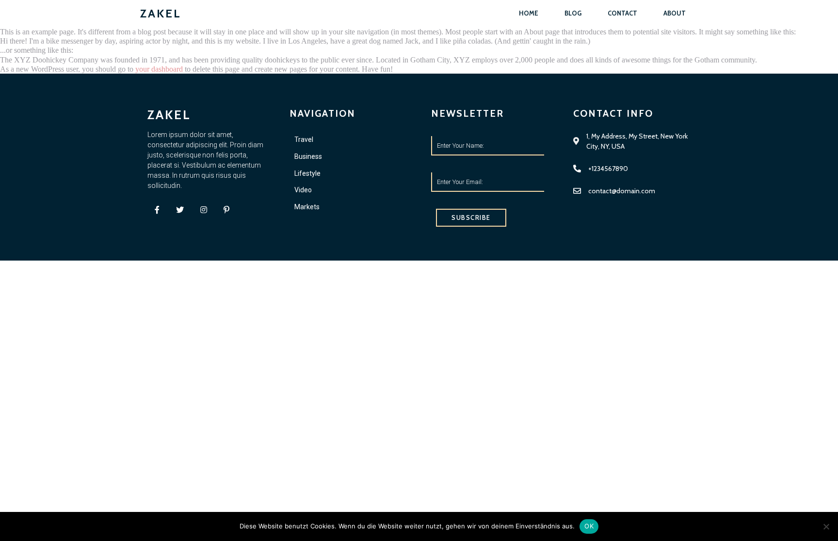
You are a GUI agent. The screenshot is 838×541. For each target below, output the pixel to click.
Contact (622, 13)
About (674, 13)
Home (528, 13)
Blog (572, 13)
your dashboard (159, 69)
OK (589, 526)
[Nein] (826, 526)
